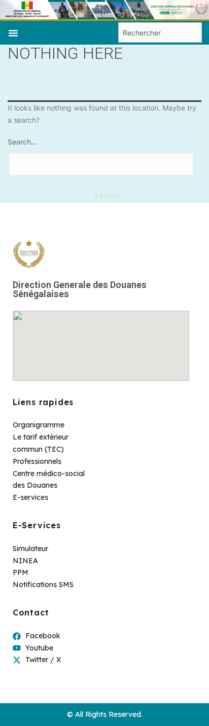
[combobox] (160, 32)
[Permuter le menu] (13, 33)
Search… (22, 141)
